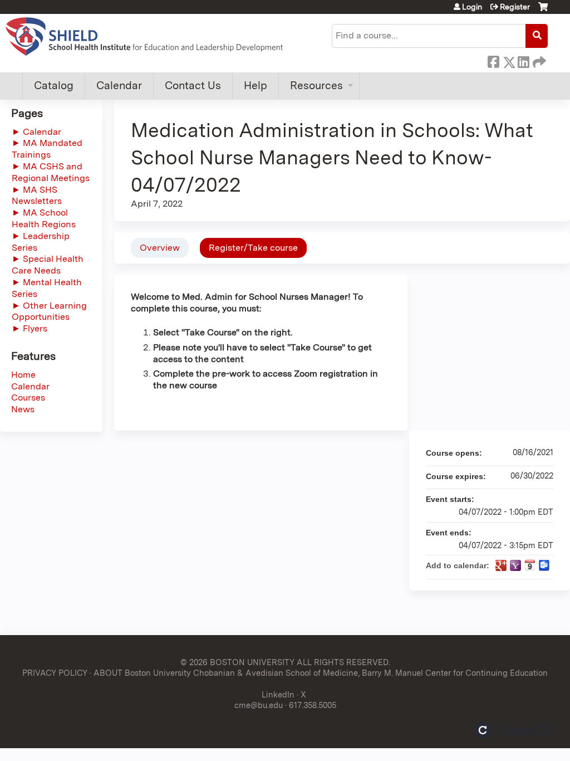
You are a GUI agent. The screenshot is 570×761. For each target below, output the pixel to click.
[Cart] (543, 11)
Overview (160, 247)
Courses (28, 397)
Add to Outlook (544, 565)
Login (472, 7)
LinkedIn (523, 60)
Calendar (119, 85)
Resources (316, 85)
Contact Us (193, 85)
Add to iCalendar (529, 564)
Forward (538, 60)
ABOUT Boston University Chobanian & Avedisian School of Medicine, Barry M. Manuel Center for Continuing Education (321, 672)
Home (23, 374)
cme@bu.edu (258, 705)
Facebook (493, 60)
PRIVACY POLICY (54, 672)
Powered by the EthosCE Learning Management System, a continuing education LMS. (513, 730)
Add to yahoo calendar (515, 565)
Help (255, 85)
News (23, 409)
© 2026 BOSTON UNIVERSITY (237, 662)
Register (515, 7)
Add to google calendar (501, 565)
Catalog (53, 85)
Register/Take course (253, 247)
